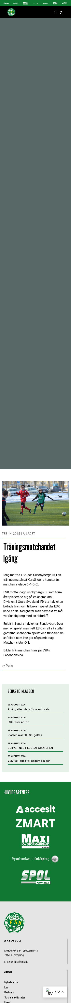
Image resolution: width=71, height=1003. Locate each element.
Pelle (9, 666)
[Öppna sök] (55, 12)
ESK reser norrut (18, 722)
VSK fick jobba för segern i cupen (29, 760)
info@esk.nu (21, 962)
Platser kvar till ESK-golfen (25, 735)
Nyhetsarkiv (11, 982)
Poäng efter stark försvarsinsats (29, 709)
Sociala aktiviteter (14, 997)
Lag (6, 987)
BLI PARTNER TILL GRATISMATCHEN (30, 747)
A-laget (29, 534)
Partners (9, 992)
